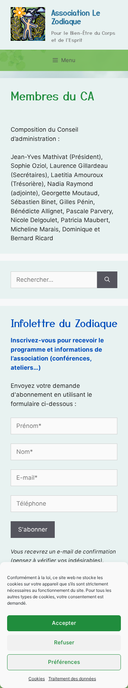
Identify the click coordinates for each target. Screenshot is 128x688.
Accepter (64, 623)
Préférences (64, 662)
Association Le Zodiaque (75, 16)
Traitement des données (72, 678)
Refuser (64, 642)
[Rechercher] (107, 279)
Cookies (36, 678)
